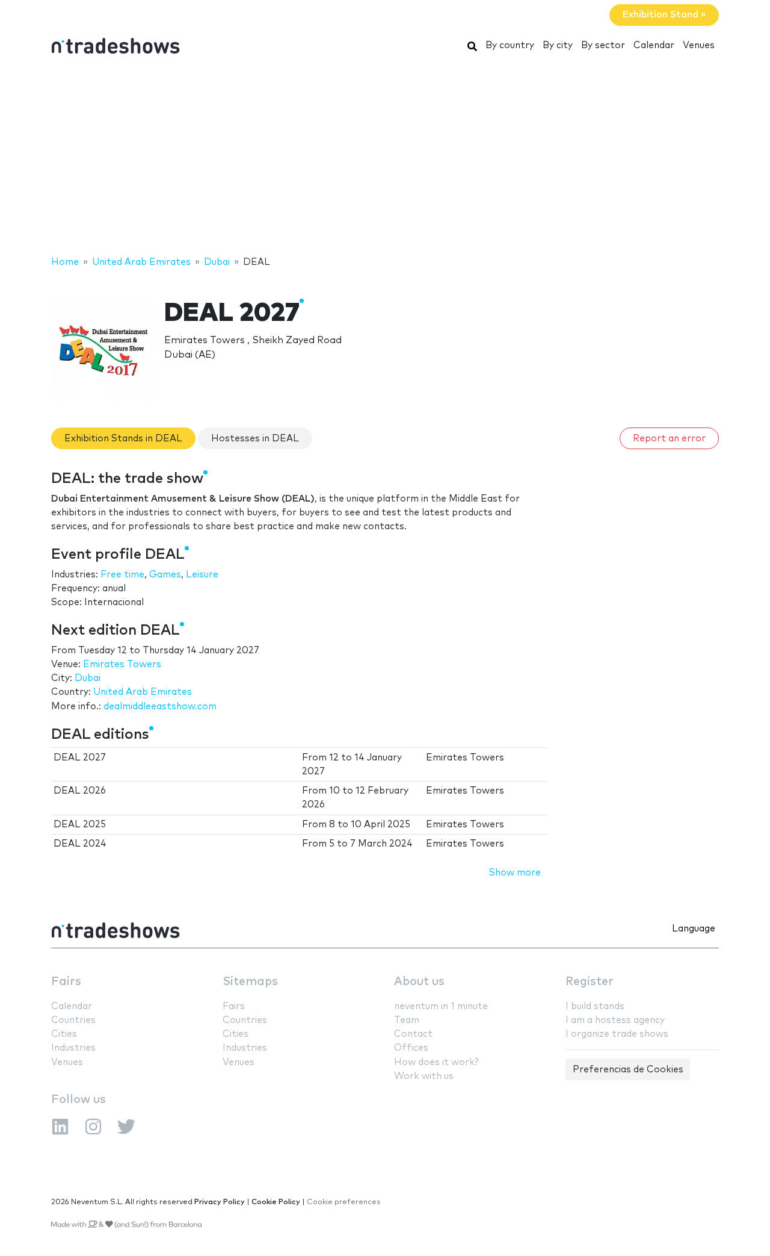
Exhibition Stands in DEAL (123, 438)
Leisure (202, 574)
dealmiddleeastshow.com (160, 706)
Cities (64, 1034)
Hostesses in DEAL (255, 438)
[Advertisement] (385, 158)
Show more (515, 872)
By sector (603, 45)
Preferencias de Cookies (628, 1069)
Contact (413, 1034)
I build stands (594, 1006)
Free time (122, 574)
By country (509, 45)
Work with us (424, 1076)
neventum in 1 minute (441, 1006)
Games (165, 574)
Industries (73, 1047)
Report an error (669, 438)
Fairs (66, 981)
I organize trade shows (616, 1034)
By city (558, 45)
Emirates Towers (122, 664)
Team (406, 1020)
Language (693, 928)
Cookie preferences (344, 1202)
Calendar (653, 45)
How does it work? (436, 1062)
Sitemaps (250, 981)
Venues (699, 45)
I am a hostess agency (615, 1020)
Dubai (87, 678)
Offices (411, 1047)
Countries (73, 1020)
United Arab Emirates (142, 692)
